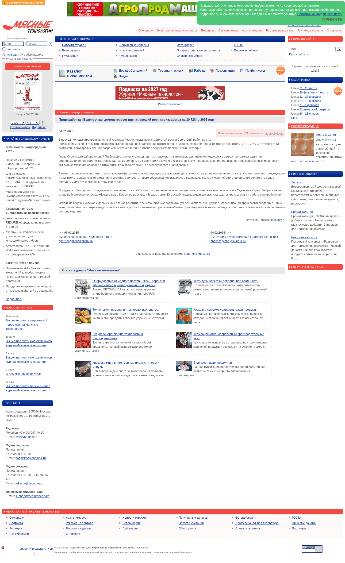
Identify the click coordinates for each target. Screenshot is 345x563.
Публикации (70, 56)
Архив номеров (252, 30)
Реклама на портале (279, 30)
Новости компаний (131, 50)
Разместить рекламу (170, 104)
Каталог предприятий (79, 73)
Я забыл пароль (32, 54)
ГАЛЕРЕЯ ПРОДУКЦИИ (305, 126)
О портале (334, 30)
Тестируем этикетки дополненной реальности (225, 281)
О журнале (145, 30)
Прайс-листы (255, 70)
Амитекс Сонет (326, 134)
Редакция (15, 528)
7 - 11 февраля (309, 105)
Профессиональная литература (198, 50)
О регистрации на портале (24, 374)
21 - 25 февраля (310, 96)
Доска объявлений (133, 70)
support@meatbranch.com (304, 25)
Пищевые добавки (246, 50)
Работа (199, 70)
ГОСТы (238, 45)
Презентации (225, 70)
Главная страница (69, 112)
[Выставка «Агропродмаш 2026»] (172, 15)
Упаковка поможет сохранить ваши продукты (225, 309)
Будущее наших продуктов (212, 362)
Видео (123, 76)
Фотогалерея (185, 45)
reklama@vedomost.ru (29, 483)
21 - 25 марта (308, 88)
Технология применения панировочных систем (125, 309)
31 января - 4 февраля (314, 109)
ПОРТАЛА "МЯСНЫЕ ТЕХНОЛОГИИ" (37, 511)
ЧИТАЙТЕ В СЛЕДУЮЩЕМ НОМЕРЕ (28, 138)
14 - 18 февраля (310, 101)
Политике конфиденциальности (319, 14)
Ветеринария (71, 50)
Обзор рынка (128, 56)
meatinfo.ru (278, 220)
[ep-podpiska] (170, 99)
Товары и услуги (170, 70)
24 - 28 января (309, 113)
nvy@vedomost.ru (26, 437)
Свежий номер (228, 30)
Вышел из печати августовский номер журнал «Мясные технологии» (26, 325)
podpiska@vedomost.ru (30, 458)
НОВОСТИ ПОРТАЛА (19, 307)
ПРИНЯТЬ (332, 19)
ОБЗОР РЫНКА (300, 79)
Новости (89, 112)
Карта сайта (297, 54)
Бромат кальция (302, 212)
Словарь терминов (189, 56)
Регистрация (10, 54)
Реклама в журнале (310, 30)
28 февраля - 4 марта (313, 92)
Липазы (296, 182)
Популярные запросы (134, 45)
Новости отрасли (74, 45)
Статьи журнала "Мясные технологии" (91, 270)
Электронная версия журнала (177, 30)
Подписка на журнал (28, 67)
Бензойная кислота (304, 237)
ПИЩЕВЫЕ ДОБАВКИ (304, 174)
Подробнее (14, 299)
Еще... (295, 118)
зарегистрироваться (197, 253)
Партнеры (299, 528)
